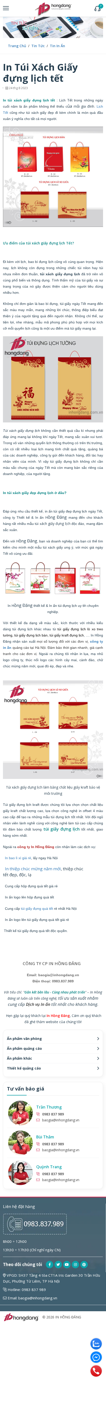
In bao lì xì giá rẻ (18, 858)
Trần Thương (49, 1107)
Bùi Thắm (45, 1137)
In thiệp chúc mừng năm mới (33, 869)
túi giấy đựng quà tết (37, 909)
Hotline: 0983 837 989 (26, 1289)
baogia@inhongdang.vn (60, 1120)
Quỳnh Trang (49, 1167)
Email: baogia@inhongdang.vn (32, 1297)
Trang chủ (17, 45)
